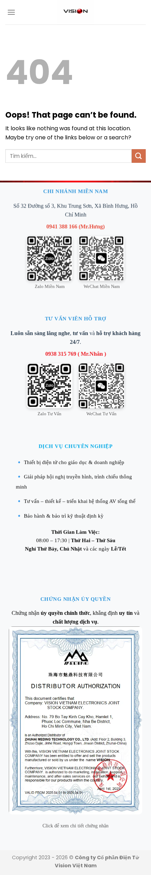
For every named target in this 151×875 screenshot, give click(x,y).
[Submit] (139, 156)
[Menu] (11, 12)
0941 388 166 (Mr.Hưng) (75, 226)
